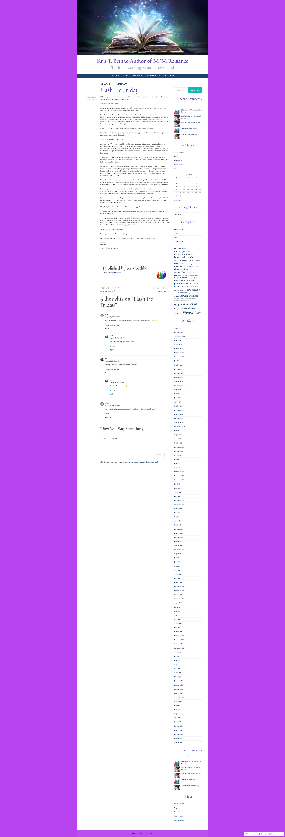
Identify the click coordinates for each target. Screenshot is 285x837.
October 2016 (178, 595)
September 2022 (179, 426)
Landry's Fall (194, 284)
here (147, 97)
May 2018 (177, 517)
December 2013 (179, 734)
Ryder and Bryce (179, 298)
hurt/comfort (192, 278)
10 (180, 187)
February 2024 (179, 369)
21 (196, 190)
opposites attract (193, 293)
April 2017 (177, 570)
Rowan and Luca (189, 295)
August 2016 (178, 603)
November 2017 (179, 541)
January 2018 (178, 533)
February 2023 (178, 410)
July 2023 (177, 394)
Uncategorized (178, 241)
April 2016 (177, 619)
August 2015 (178, 652)
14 (196, 187)
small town (190, 308)
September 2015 (179, 648)
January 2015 (178, 681)
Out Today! (193, 128)
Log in (176, 156)
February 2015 (178, 677)
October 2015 (178, 644)
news (175, 293)
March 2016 (178, 623)
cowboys (179, 263)
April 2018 (177, 521)
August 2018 (178, 508)
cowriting (188, 264)
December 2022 (179, 418)
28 (196, 193)
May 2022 (177, 435)
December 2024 (179, 353)
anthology (185, 248)
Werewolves (192, 313)
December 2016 (179, 586)
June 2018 (177, 513)
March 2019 (177, 492)
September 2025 (179, 336)
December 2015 (179, 636)
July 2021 (177, 459)
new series (182, 293)
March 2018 (178, 525)
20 (192, 190)
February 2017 (178, 578)
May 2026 (177, 328)
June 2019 (177, 488)
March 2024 (178, 365)
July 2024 (177, 361)
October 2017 (178, 545)
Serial (176, 237)
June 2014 (177, 709)
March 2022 (178, 443)
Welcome (163, 75)
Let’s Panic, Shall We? (111, 289)
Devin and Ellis (180, 267)
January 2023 (178, 414)
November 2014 (179, 689)
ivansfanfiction (185, 116)
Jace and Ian (189, 281)
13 (192, 187)
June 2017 (177, 562)
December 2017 (179, 537)
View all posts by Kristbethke (112, 272)
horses (183, 278)
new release (178, 233)
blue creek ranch (183, 257)
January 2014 (178, 730)
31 (180, 196)
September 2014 (179, 697)
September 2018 (179, 504)
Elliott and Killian (181, 269)
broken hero (197, 258)
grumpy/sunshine (193, 275)
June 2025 (177, 340)
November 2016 (179, 591)
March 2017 (177, 574)
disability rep (190, 267)
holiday (176, 278)
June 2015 (177, 660)
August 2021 (178, 455)
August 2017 (178, 554)
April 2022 (177, 439)
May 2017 (177, 566)
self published (181, 304)
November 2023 (179, 377)
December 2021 (179, 451)
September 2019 (179, 480)
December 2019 (179, 472)
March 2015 (178, 672)
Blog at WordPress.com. (142, 833)
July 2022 (177, 430)
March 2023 (178, 406)
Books (125, 75)
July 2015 (177, 656)
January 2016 (178, 632)
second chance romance (181, 300)
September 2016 (179, 599)
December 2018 (179, 500)
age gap (177, 248)
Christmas (177, 260)
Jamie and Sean (181, 283)
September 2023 (179, 385)
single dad (178, 309)
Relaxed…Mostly (161, 289)
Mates (183, 290)
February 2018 (178, 529)
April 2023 (177, 402)
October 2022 (178, 422)
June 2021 (177, 463)
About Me (116, 75)
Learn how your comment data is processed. (142, 462)
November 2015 (179, 640)
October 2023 (178, 381)
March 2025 (178, 344)
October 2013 (178, 742)
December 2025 (179, 332)
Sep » (180, 200)
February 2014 (178, 726)
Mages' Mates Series (193, 287)
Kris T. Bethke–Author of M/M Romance (142, 61)
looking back (180, 287)
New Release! (196, 122)
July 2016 (177, 607)
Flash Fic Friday (113, 84)
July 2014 (177, 705)
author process (182, 251)
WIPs (172, 75)
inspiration (178, 281)
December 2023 (179, 373)
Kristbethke (92, 99)
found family (182, 272)
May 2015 (177, 664)
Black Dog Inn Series (183, 254)
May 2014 (177, 714)
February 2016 (178, 627)
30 (176, 196)
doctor (197, 267)
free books (194, 273)
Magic (176, 290)
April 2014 (177, 718)
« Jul (175, 200)
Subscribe (195, 90)
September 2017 (179, 549)
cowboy (197, 260)
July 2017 (177, 558)
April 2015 (177, 668)
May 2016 (177, 615)
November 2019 (179, 476)
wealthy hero (178, 313)
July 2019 (177, 484)
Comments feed (179, 165)
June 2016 (177, 611)
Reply (107, 328)
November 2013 (179, 738)
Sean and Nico (190, 298)
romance (176, 296)
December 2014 (179, 685)
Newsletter (151, 75)
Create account (179, 152)
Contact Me (138, 75)
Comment (158, 455)
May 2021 (177, 467)
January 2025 (178, 349)
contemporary (188, 261)
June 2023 (177, 398)
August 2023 (178, 389)
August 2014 (178, 701)
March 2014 (177, 722)
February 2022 (179, 447)
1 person (116, 325)
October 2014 (178, 693)
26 (188, 193)
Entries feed (178, 160)
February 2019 (178, 496)
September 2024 (179, 357)
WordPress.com (179, 169)
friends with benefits (180, 275)
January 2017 (178, 582)
